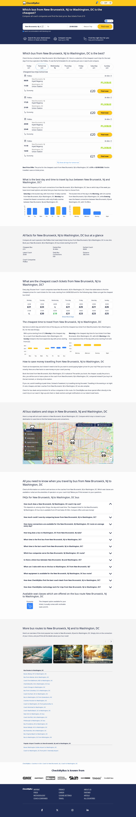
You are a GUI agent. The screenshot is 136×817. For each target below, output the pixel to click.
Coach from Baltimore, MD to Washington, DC (38, 680)
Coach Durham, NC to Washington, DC (36, 694)
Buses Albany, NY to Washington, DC (35, 674)
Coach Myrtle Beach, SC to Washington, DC (37, 710)
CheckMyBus (27, 763)
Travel (61, 798)
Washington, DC (104, 425)
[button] (72, 441)
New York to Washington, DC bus (34, 714)
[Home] (31, 3)
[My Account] (96, 3)
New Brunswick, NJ (86, 425)
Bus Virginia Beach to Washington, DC (36, 734)
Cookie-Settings (65, 795)
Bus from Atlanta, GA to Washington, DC (36, 677)
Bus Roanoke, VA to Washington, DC (35, 730)
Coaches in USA (37, 763)
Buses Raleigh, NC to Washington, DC (35, 727)
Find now (104, 91)
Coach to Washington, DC (69, 763)
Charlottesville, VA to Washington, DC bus (37, 684)
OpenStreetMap (103, 463)
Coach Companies (41, 798)
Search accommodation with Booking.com (37, 31)
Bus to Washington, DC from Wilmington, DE (38, 737)
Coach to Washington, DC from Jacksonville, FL (38, 704)
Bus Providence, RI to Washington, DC (36, 724)
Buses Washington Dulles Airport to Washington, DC (40, 747)
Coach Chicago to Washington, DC (34, 687)
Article (87, 795)
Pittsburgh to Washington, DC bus (34, 720)
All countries (89, 798)
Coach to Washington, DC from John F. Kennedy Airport (41, 751)
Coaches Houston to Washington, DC (35, 700)
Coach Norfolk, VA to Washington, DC (35, 717)
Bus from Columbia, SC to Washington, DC (37, 690)
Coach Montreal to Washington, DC (35, 707)
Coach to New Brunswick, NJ (51, 763)
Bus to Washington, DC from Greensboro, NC (38, 697)
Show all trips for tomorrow (69, 163)
